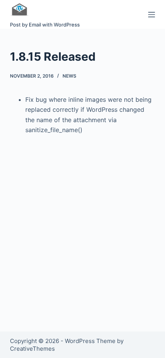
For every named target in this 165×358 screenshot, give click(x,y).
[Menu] (151, 14)
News (69, 76)
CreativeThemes (32, 348)
